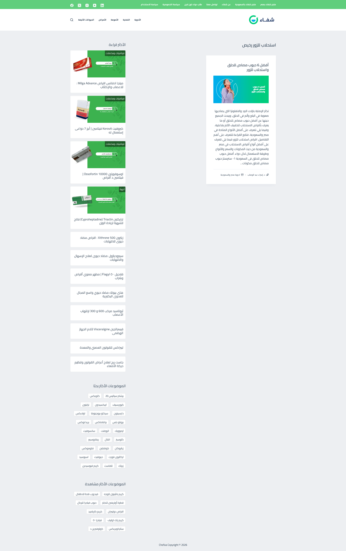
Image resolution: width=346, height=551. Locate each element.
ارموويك (119, 430)
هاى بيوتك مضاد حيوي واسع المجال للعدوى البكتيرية (100, 294)
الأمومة (114, 20)
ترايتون (85, 404)
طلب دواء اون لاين (193, 4)
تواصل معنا (211, 4)
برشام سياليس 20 (114, 395)
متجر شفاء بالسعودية (245, 4)
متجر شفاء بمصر (268, 4)
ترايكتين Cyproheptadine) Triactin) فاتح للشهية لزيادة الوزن (98, 221)
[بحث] (71, 19)
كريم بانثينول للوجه (114, 494)
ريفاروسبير (93, 439)
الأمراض (102, 20)
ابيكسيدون (101, 404)
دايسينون (119, 413)
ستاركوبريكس (116, 528)
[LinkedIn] (102, 5)
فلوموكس (88, 448)
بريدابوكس (83, 422)
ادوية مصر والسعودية (230, 175)
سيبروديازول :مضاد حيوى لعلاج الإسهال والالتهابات (98, 257)
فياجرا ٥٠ (97, 520)
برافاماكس (101, 422)
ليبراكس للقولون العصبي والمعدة (101, 347)
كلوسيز (120, 439)
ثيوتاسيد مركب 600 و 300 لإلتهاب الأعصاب (101, 312)
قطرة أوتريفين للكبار (113, 502)
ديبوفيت (98, 456)
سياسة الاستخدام (149, 4)
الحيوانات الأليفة (86, 20)
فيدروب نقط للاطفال (87, 494)
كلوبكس (95, 395)
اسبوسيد (83, 456)
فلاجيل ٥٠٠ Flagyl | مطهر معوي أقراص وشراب (99, 276)
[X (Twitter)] (79, 5)
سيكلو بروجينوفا (99, 413)
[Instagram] (87, 5)
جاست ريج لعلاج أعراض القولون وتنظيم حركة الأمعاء (99, 364)
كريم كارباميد (95, 511)
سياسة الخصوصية (171, 4)
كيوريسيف (118, 404)
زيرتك (121, 465)
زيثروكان (119, 448)
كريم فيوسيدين (90, 465)
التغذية (126, 20)
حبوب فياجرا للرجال (86, 502)
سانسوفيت (89, 430)
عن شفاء (226, 4)
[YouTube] (94, 5)
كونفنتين (104, 448)
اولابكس (80, 413)
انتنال (107, 439)
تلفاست (108, 465)
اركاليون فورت (116, 456)
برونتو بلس (118, 422)
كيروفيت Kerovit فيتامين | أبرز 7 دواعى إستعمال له (99, 130)
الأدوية (137, 20)
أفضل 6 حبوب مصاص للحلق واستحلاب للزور (248, 67)
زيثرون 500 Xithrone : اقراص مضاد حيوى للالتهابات (101, 239)
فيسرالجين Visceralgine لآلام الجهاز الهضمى (101, 331)
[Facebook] (72, 5)
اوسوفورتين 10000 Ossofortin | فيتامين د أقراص (103, 175)
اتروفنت (105, 430)
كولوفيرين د (96, 528)
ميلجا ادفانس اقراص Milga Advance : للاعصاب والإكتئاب (99, 85)
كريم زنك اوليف (116, 520)
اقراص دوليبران (116, 511)
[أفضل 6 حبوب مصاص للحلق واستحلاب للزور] (241, 89)
